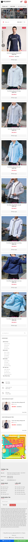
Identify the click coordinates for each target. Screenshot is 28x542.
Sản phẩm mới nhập (20, 487)
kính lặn (21, 520)
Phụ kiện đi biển (7, 365)
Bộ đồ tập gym (7, 372)
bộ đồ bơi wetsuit (10, 521)
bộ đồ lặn (21, 521)
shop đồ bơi (5, 519)
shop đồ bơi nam (9, 508)
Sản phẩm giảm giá (20, 490)
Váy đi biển (6, 355)
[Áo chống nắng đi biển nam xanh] (14, 304)
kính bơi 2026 (12, 513)
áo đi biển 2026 (6, 513)
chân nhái (6, 523)
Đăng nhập (12, 505)
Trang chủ (4, 6)
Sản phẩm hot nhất (20, 488)
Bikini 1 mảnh (6, 352)
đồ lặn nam (5, 521)
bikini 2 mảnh (6, 524)
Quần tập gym (7, 369)
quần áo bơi (14, 516)
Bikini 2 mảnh (6, 353)
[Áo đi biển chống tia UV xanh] (14, 152)
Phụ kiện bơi (6, 348)
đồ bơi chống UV (20, 517)
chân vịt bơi (10, 523)
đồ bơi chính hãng (8, 520)
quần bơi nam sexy (18, 515)
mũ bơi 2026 (17, 513)
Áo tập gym (6, 371)
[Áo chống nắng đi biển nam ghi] (14, 190)
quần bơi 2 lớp (4, 515)
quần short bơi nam (8, 516)
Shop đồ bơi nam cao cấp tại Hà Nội (11, 533)
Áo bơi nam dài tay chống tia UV (18, 402)
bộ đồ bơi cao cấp (6, 525)
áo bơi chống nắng (6, 517)
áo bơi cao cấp (18, 524)
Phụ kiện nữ (6, 357)
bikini (18, 523)
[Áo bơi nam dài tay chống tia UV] (14, 38)
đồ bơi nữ (15, 523)
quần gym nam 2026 (8, 511)
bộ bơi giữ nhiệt (16, 521)
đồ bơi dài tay (19, 516)
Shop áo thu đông (20, 537)
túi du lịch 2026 (17, 512)
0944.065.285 (10, 477)
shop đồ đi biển (10, 519)
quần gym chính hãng (16, 520)
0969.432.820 (10, 476)
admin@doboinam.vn (11, 480)
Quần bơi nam (7, 343)
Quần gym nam (5, 494)
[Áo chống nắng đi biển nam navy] (14, 266)
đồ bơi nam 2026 (15, 508)
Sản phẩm (12, 6)
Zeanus (6, 537)
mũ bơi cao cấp (12, 525)
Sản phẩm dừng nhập (20, 494)
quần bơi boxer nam (10, 515)
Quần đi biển (6, 360)
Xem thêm (24, 412)
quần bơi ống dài (13, 517)
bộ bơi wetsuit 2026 (23, 513)
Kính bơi (4, 492)
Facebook (12, 537)
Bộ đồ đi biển (7, 364)
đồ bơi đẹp (16, 519)
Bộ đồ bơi (6, 347)
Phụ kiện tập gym (7, 374)
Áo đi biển (6, 362)
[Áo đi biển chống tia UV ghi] (14, 114)
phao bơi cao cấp (19, 525)
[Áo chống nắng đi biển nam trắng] (14, 228)
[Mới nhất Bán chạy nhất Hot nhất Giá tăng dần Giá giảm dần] (21, 22)
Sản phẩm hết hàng (20, 492)
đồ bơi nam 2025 (22, 508)
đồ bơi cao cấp (21, 519)
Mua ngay (14, 59)
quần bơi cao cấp (12, 524)
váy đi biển (22, 523)
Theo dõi (5, 504)
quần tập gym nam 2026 (17, 511)
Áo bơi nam (6, 345)
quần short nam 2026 (10, 512)
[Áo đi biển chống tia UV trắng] (14, 76)
